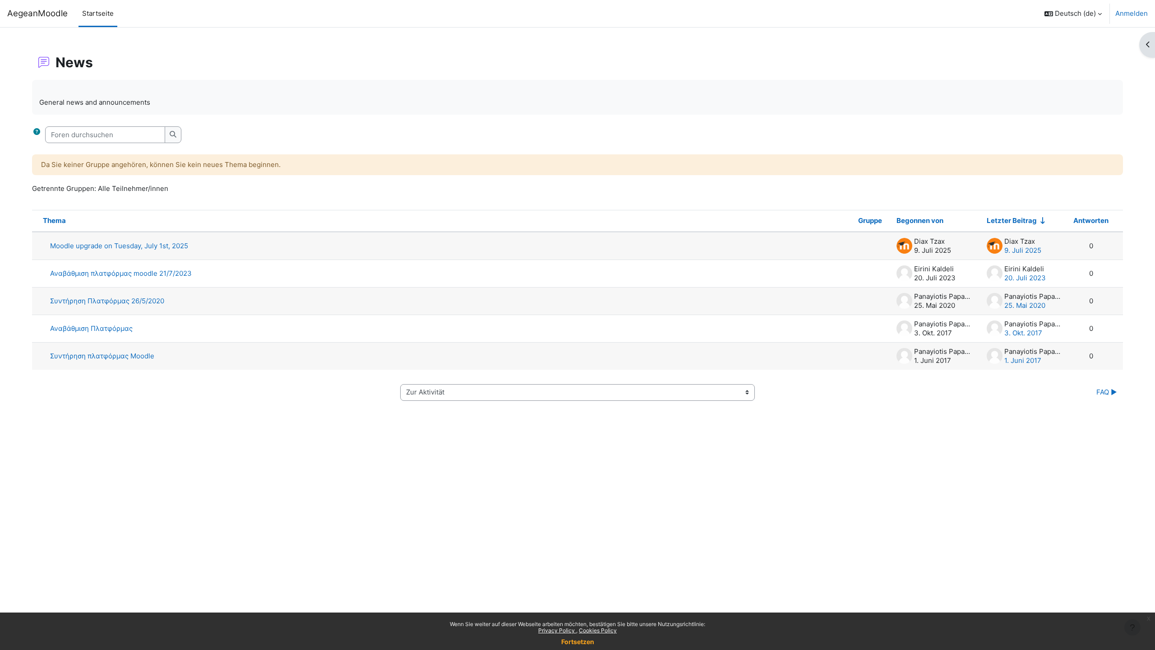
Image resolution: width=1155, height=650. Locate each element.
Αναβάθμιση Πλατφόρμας (91, 328)
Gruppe (870, 220)
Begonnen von (919, 220)
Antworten (1091, 220)
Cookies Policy (598, 630)
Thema (54, 220)
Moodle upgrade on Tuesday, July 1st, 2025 (119, 245)
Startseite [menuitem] (98, 13)
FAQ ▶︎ (1106, 392)
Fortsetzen (577, 641)
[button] (1073, 13)
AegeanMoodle (37, 13)
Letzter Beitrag (1012, 220)
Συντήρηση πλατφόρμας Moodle (102, 356)
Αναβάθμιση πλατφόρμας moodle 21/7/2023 (121, 273)
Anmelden (1131, 13)
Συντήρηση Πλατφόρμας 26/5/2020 (107, 301)
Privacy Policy (557, 630)
